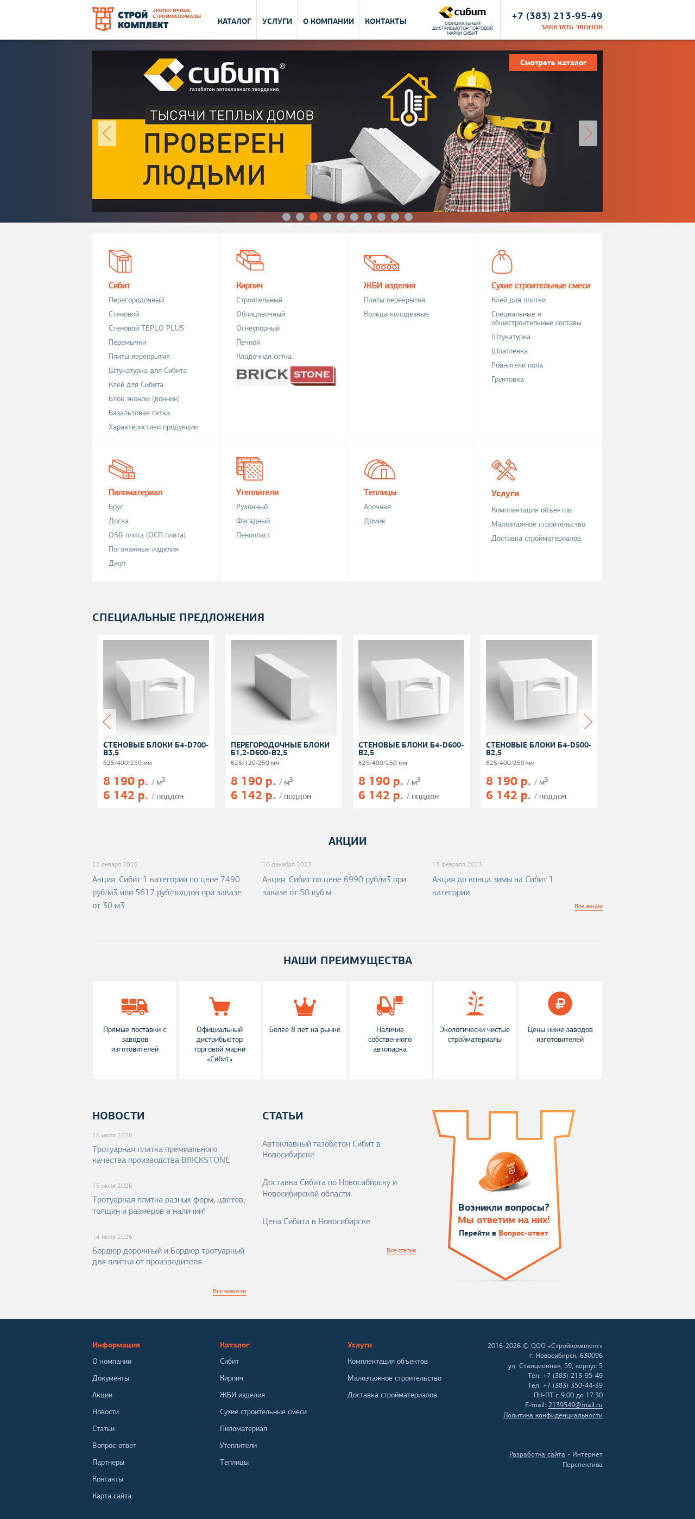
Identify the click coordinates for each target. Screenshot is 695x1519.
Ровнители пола (517, 365)
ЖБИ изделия (389, 285)
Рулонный (252, 506)
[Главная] (146, 19)
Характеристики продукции (153, 427)
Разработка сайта (537, 1454)
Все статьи (401, 1250)
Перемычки (127, 342)
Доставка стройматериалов (536, 538)
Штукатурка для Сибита (148, 370)
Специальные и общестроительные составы (536, 318)
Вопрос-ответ (523, 1233)
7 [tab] (368, 217)
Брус (116, 506)
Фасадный (253, 521)
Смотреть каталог (180, 178)
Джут (117, 563)
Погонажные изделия (144, 549)
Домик (375, 521)
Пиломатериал (135, 492)
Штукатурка (510, 336)
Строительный (259, 300)
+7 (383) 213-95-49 (557, 15)
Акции (102, 1395)
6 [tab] (354, 217)
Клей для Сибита (136, 384)
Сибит (119, 285)
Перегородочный (136, 300)
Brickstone (286, 376)
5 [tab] (341, 217)
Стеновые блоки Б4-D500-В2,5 (539, 748)
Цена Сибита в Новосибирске (316, 1221)
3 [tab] (313, 217)
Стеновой (124, 314)
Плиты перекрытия (139, 356)
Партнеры (108, 1462)
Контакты (386, 20)
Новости (105, 1411)
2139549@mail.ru (575, 1405)
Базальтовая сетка (139, 412)
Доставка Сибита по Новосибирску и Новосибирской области (329, 1188)
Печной (248, 342)
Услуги (277, 20)
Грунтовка (507, 379)
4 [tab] (327, 217)
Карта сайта (111, 1496)
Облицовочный (260, 314)
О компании (328, 20)
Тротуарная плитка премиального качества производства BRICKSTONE (161, 1155)
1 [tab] (286, 217)
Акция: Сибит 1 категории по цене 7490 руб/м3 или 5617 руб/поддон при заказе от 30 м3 (167, 892)
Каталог (234, 20)
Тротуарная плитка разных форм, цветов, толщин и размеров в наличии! (168, 1205)
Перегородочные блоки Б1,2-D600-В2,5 (280, 748)
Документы (110, 1378)
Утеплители (257, 492)
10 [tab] (409, 217)
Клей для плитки (518, 300)
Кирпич (249, 285)
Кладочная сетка (264, 356)
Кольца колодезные (396, 314)
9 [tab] (395, 217)
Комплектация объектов (531, 510)
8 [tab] (381, 217)
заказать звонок (572, 27)
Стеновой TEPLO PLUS (146, 328)
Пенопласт (253, 535)
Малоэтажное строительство (538, 524)
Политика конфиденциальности (553, 1415)
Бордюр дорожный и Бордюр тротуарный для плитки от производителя (168, 1256)
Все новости (229, 1291)
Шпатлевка (509, 351)
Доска (119, 521)
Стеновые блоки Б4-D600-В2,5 (411, 748)
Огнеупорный (258, 328)
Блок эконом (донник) (144, 398)
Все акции (588, 906)
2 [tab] (300, 217)
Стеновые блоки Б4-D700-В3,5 (156, 748)
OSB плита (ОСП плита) (147, 535)
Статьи (103, 1428)
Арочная (377, 506)
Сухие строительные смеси (540, 285)
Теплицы (380, 492)
